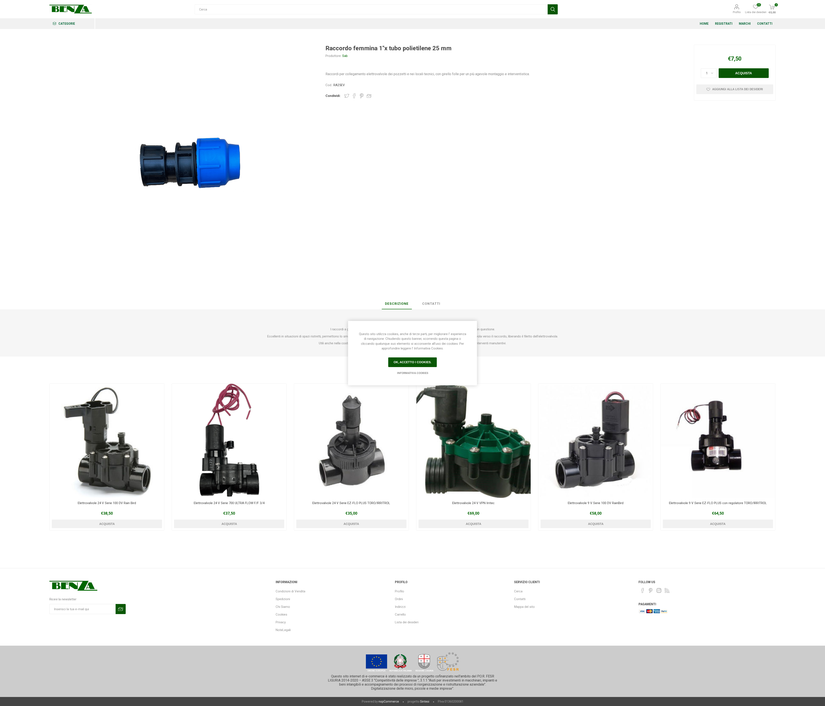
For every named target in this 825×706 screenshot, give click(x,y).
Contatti (520, 599)
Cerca (518, 591)
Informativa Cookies (412, 373)
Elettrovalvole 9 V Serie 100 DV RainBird (595, 503)
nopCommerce (389, 701)
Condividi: (333, 96)
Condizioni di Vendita (290, 591)
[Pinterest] (650, 590)
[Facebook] (642, 590)
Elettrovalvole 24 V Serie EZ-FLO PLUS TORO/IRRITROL (351, 503)
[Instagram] (658, 590)
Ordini (399, 599)
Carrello (400, 614)
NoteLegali (283, 630)
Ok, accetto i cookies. (412, 362)
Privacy (281, 622)
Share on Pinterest (361, 95)
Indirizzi (400, 607)
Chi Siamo (283, 607)
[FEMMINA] (107, 441)
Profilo (737, 12)
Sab (345, 56)
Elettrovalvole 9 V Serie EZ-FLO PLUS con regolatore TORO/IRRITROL (718, 503)
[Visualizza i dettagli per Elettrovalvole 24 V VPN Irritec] (473, 441)
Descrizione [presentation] (397, 304)
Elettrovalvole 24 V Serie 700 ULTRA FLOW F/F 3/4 (229, 503)
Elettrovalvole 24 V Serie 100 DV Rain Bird (107, 503)
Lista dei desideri (407, 622)
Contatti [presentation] (431, 304)
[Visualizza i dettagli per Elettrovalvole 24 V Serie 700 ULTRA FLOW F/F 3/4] (229, 441)
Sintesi (424, 701)
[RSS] (667, 590)
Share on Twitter (346, 95)
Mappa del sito (524, 607)
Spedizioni (283, 599)
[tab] (397, 304)
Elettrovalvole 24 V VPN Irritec (473, 503)
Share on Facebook (354, 95)
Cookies (281, 614)
